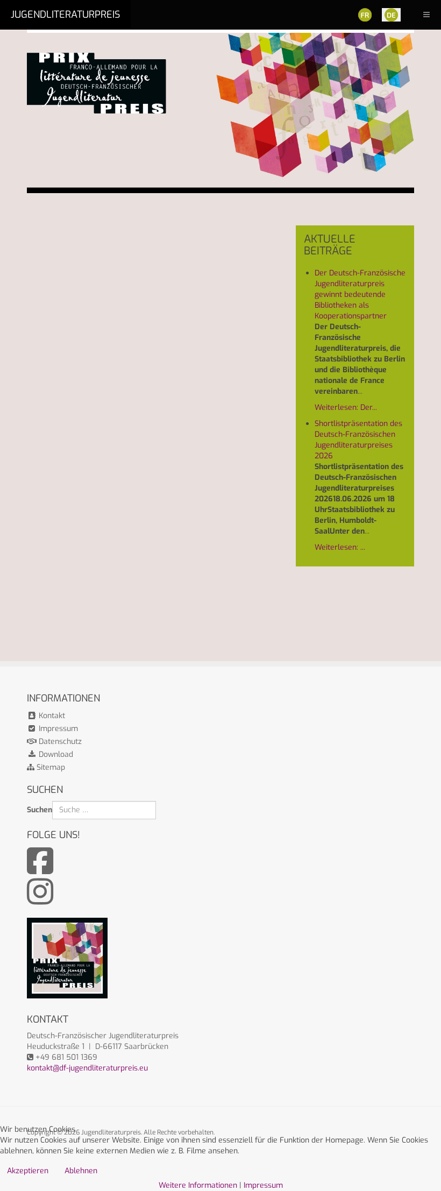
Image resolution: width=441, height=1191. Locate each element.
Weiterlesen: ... (340, 547)
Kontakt (51, 716)
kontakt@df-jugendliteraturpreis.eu (87, 1068)
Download (55, 754)
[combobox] (104, 810)
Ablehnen (81, 1171)
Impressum (57, 729)
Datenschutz (59, 741)
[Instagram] (40, 900)
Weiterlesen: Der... (346, 407)
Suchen (39, 810)
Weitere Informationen (198, 1185)
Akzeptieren (27, 1171)
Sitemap (49, 767)
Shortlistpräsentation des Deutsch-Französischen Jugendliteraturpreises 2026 (358, 440)
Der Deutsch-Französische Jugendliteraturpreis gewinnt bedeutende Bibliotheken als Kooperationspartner (360, 294)
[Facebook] (40, 869)
